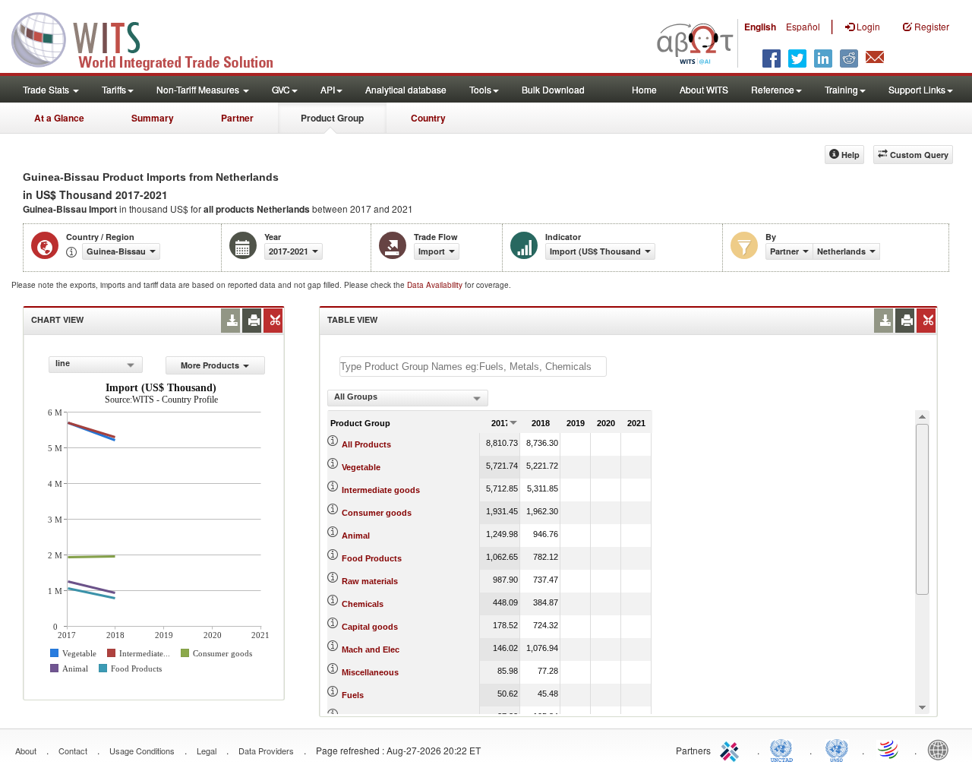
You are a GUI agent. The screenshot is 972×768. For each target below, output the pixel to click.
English (760, 26)
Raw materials (370, 581)
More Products (210, 365)
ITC (732, 749)
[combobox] (96, 364)
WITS (152, 38)
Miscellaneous (370, 672)
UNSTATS (837, 749)
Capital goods (370, 626)
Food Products (372, 558)
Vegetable (361, 467)
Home (644, 89)
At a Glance (59, 118)
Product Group (332, 118)
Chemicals (362, 603)
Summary (152, 118)
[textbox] (473, 366)
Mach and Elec (370, 649)
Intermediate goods (381, 490)
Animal (356, 535)
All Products (366, 444)
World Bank (941, 749)
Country (428, 118)
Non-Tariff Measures (198, 89)
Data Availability (436, 285)
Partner (237, 118)
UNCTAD (784, 749)
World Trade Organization (889, 749)
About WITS (704, 89)
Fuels (353, 695)
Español (803, 26)
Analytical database (406, 89)
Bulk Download (553, 89)
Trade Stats (47, 89)
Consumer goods (377, 512)
